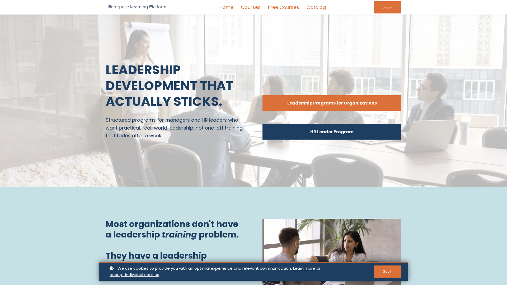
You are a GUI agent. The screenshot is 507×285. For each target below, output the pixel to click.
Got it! (387, 271)
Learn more (304, 268)
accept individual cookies (134, 274)
